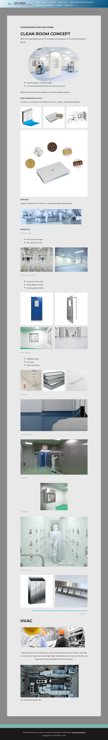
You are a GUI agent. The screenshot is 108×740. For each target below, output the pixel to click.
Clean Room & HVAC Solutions (81, 2)
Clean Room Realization (45, 5)
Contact (59, 5)
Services (52, 2)
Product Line (62, 2)
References (68, 5)
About (44, 2)
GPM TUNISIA (19, 3)
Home (38, 2)
